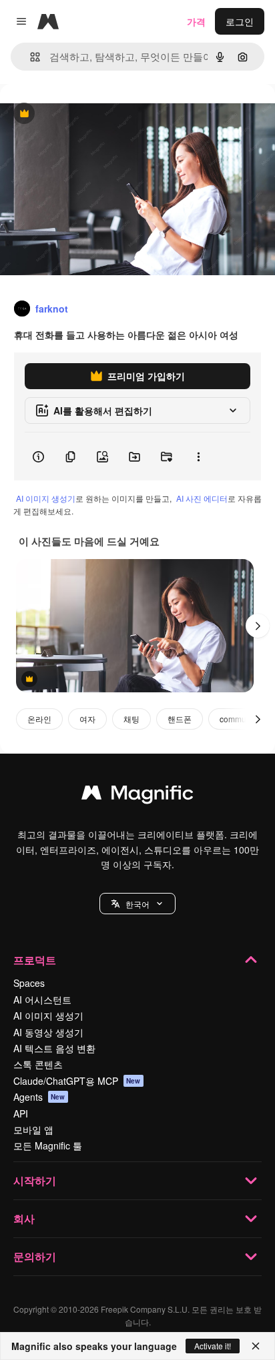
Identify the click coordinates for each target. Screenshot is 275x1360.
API (20, 1113)
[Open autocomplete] (29, 57)
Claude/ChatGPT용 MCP (77, 1080)
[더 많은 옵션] (198, 456)
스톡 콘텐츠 (38, 1064)
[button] (137, 903)
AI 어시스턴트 (42, 999)
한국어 (137, 904)
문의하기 (34, 1256)
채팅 (131, 718)
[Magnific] (137, 796)
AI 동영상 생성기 (48, 1032)
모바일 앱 (33, 1129)
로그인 (240, 21)
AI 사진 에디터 (202, 498)
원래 (77, 114)
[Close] (256, 1346)
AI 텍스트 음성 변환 (54, 1048)
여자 (87, 718)
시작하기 (34, 1180)
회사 (24, 1218)
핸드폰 (180, 718)
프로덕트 (34, 960)
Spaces (29, 983)
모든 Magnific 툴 (47, 1145)
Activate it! (212, 1345)
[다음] (258, 625)
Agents (39, 1096)
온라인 (39, 718)
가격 (196, 21)
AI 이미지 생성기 (45, 498)
